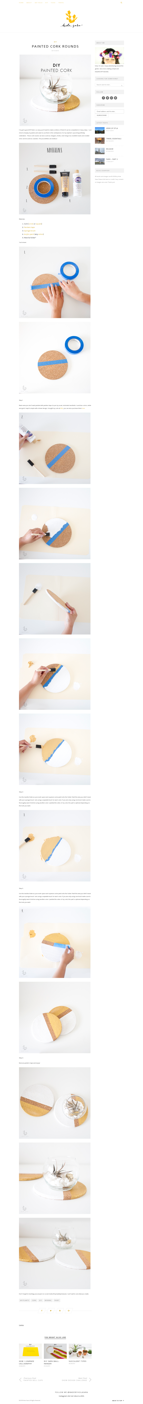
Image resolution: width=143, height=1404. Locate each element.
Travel (61, 2)
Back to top (117, 1400)
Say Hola (38, 2)
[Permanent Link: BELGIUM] (100, 154)
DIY (46, 2)
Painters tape (29, 227)
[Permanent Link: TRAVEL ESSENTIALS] (100, 143)
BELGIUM (109, 149)
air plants (24, 1300)
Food (53, 2)
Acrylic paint (29, 234)
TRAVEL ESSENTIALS (113, 139)
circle (31, 224)
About (29, 2)
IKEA (61, 408)
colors (40, 234)
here (83, 408)
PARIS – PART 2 (112, 159)
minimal (48, 1300)
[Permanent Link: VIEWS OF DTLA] (100, 133)
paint (57, 1300)
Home (21, 2)
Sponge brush (29, 231)
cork (34, 1300)
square (38, 224)
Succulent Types (77, 1361)
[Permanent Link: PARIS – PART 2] (100, 164)
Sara (21, 1325)
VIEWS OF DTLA (112, 128)
